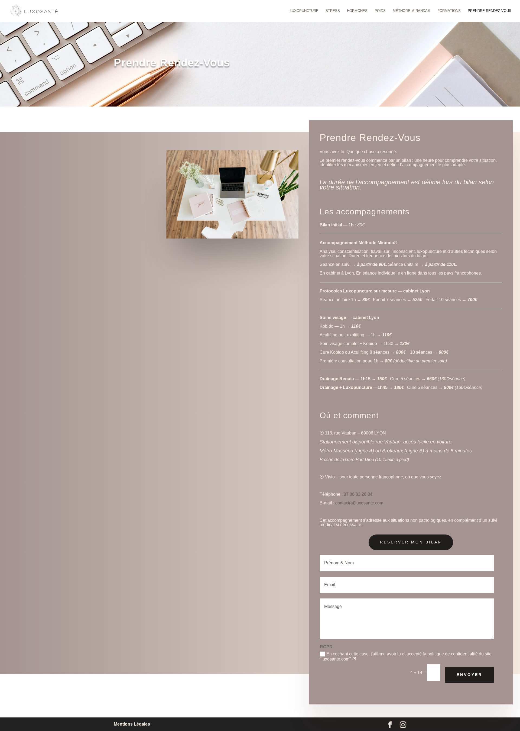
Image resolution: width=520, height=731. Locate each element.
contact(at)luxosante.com (359, 503)
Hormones (357, 11)
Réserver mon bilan (411, 542)
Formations (449, 11)
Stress (333, 11)
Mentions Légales (132, 724)
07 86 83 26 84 (358, 494)
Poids (380, 11)
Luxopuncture (304, 11)
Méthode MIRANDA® (411, 11)
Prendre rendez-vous (489, 11)
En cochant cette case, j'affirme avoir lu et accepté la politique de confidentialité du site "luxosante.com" (406, 657)
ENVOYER (469, 674)
